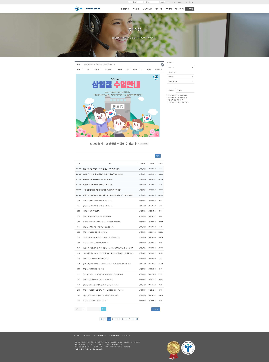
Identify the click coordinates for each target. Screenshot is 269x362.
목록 (157, 156)
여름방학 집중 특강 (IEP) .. (176, 100)
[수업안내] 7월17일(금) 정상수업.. (178, 97)
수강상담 (171, 76)
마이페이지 (179, 9)
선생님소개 (125, 9)
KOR (187, 2)
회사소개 (77, 335)
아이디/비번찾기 (171, 2)
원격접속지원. (173, 81)
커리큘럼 (136, 9)
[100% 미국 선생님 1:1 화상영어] (87, 8)
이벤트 (180, 90)
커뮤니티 (158, 9)
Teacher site (126, 335)
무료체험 (190, 9)
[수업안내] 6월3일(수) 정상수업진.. (178, 102)
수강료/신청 (147, 9)
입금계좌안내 (114, 335)
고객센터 (168, 9)
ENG (192, 2)
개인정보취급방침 (99, 335)
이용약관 (87, 335)
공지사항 (171, 67)
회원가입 (180, 2)
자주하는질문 (173, 72)
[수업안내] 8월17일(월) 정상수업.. (178, 95)
